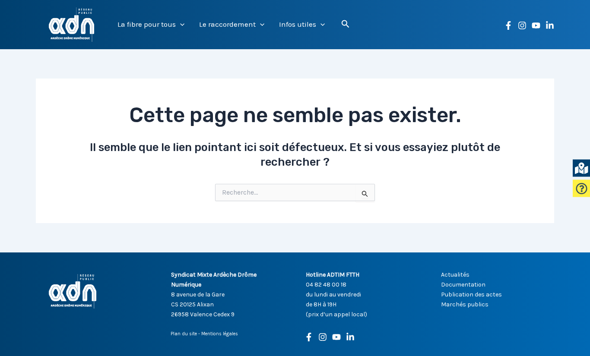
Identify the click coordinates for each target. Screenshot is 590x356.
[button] (180, 24)
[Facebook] (508, 25)
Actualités (455, 274)
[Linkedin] (550, 25)
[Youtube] (336, 337)
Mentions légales (219, 334)
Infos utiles (297, 24)
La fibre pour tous (146, 24)
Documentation (463, 284)
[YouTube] (536, 25)
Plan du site (184, 334)
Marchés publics (464, 304)
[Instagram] (522, 25)
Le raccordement (227, 24)
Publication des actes (471, 294)
